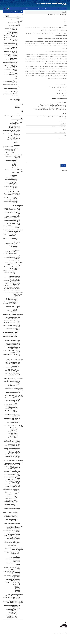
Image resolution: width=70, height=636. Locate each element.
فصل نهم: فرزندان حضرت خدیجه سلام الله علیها (10, 49)
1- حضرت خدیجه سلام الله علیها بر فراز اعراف (10, 513)
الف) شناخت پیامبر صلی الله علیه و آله (13, 231)
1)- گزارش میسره (14, 297)
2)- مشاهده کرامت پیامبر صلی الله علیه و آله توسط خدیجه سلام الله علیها (10, 298)
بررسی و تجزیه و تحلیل (16, 366)
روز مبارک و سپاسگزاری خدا (15, 353)
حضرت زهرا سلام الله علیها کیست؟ (14, 452)
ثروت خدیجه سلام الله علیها (12, 200)
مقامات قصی (15, 142)
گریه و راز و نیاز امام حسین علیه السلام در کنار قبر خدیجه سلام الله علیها (12, 487)
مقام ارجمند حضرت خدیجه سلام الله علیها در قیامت (12, 509)
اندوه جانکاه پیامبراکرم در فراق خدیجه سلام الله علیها (12, 477)
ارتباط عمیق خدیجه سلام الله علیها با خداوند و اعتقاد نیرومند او (12, 457)
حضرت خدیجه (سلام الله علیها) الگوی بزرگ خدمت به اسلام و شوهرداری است (51, 104)
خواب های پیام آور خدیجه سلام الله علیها (13, 319)
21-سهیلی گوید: (17, 586)
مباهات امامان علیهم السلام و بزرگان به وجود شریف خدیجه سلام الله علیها (12, 454)
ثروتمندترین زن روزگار (16, 172)
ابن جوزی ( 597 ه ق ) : (13, 613)
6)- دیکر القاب (14, 167)
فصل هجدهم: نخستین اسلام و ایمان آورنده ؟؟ (11, 75)
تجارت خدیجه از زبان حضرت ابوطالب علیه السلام (10, 186)
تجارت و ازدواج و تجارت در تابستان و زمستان (12, 193)
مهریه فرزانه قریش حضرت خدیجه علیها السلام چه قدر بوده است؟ (11, 597)
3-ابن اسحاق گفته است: (15, 555)
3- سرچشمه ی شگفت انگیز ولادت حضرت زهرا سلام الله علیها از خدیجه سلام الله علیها (10, 410)
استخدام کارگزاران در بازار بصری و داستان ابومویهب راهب (11, 177)
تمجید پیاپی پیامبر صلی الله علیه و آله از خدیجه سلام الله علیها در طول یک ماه (12, 536)
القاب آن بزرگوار (17, 157)
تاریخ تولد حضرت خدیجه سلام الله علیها (13, 156)
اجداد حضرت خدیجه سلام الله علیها (13, 140)
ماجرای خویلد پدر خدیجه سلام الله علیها (13, 344)
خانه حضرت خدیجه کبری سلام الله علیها (13, 527)
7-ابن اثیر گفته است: (16, 561)
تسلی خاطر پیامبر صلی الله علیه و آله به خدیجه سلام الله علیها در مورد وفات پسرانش (12, 368)
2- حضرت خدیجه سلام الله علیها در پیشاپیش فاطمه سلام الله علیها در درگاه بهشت (10, 516)
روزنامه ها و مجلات (16, 100)
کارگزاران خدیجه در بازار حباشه (11, 183)
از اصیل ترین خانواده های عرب (9, 151)
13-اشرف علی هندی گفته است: (14, 574)
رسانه (22, 103)
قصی (16, 141)
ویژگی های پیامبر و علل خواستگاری (14, 316)
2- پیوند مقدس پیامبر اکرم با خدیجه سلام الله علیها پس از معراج (10, 406)
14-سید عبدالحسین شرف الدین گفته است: (12, 575)
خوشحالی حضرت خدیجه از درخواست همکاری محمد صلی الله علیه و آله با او (12, 281)
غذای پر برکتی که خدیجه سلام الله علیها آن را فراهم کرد (12, 398)
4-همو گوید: (17, 556)
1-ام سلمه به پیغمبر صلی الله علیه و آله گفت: (12, 552)
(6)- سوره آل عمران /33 (13, 436)
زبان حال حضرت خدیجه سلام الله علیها (13, 343)
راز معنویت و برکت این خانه (12, 545)
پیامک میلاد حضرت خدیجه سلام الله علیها (11, 91)
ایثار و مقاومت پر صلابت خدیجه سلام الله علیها (12, 418)
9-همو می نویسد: (17, 566)
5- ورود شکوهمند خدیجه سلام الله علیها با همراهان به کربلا (11, 505)
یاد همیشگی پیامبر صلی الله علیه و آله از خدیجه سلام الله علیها (11, 530)
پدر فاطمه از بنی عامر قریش (10, 149)
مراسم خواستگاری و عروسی (15, 331)
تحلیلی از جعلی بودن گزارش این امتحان (10, 253)
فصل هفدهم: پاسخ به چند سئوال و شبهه (11, 72)
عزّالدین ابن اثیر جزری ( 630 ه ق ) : (11, 615)
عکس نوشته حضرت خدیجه (15, 99)
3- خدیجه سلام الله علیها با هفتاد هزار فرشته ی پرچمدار (10, 520)
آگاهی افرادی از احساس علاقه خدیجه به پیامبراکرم (13, 307)
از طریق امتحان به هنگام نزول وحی (11, 252)
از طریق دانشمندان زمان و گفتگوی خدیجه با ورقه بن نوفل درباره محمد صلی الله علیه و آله (11, 245)
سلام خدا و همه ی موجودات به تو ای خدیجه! (12, 523)
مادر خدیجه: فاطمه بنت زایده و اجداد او (10, 147)
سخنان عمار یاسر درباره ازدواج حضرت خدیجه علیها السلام (11, 326)
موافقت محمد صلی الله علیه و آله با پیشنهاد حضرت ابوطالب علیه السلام (12, 278)
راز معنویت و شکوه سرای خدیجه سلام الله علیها (11, 542)
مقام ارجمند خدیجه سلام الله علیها (14, 444)
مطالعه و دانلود (17, 107)
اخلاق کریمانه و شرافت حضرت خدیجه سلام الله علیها (10, 197)
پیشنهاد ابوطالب (12, 235)
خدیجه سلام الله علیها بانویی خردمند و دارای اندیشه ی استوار (12, 257)
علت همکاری (15, 269)
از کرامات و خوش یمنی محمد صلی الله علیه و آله (11, 290)
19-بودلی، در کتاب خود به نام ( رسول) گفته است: (12, 582)
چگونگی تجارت (17, 174)
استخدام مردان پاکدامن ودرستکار (11, 179)
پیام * (65, 135)
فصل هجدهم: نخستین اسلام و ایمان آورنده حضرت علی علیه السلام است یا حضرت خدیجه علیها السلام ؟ (13, 601)
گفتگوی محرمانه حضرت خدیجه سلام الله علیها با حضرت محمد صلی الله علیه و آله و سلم (10, 336)
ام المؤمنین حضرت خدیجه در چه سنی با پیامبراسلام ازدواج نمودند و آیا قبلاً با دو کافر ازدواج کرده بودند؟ (12, 217)
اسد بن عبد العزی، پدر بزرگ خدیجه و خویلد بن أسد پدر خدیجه (11, 133)
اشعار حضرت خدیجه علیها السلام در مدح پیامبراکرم (12, 328)
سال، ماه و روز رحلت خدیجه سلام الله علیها (12, 463)
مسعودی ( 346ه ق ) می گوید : (12, 611)
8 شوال (18, 98)
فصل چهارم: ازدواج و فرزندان (56, 98)
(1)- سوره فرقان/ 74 (13, 429)
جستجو (7, 16)
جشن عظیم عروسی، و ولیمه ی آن (14, 347)
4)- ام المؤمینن (14, 164)
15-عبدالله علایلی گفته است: (15, 576)
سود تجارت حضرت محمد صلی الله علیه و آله (12, 288)
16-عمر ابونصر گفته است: (15, 578)
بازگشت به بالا (64, 170)
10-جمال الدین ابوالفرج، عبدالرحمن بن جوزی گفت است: (12, 567)
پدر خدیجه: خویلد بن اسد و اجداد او (13, 125)
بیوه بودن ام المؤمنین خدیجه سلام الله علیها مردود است (12, 221)
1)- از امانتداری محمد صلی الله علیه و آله (10, 234)
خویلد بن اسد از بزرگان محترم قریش (13, 127)
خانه (22, 20)
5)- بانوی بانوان (14, 166)
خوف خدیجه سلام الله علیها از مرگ (14, 469)
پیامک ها (18, 87)
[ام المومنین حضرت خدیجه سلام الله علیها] (35, 625)
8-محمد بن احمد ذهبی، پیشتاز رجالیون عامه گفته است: (12, 563)
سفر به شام (15, 181)
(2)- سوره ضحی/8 (14, 430)
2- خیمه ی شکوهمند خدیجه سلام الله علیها (10, 496)
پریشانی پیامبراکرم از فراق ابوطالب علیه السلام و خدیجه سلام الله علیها (11, 481)
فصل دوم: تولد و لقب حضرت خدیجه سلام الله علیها (10, 28)
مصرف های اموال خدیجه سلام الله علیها (13, 392)
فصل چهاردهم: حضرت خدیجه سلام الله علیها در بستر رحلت (10, 63)
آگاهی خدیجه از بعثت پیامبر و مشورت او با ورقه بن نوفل (11, 320)
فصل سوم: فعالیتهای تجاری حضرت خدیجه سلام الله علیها (11, 31)
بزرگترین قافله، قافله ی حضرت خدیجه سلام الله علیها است (10, 201)
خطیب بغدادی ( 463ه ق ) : (12, 612)
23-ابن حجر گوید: (17, 589)
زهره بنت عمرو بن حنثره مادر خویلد (13, 137)
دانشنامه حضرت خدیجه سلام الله (14, 25)
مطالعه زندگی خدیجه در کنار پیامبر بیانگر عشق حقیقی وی (11, 311)
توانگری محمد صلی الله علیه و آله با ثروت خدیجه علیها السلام (13, 283)
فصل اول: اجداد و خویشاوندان (11, 27)
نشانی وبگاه (64, 129)
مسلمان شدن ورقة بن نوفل (15, 417)
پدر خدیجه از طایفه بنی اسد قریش (14, 126)
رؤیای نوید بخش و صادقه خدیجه (14, 256)
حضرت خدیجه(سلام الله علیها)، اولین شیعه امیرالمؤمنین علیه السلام (52, 105)
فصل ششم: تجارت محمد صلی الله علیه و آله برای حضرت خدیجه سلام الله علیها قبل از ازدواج (10, 39)
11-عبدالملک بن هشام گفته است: (14, 570)
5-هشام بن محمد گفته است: (15, 557)
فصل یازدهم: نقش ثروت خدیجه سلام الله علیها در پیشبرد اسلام (10, 54)
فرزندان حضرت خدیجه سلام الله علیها (13, 361)
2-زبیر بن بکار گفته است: (15, 553)
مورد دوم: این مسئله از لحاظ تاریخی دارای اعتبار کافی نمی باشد (11, 226)
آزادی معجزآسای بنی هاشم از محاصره (13, 422)
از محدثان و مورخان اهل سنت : (14, 608)
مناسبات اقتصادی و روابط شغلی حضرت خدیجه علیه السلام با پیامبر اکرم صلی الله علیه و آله (49, 108)
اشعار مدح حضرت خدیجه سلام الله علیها (10, 84)
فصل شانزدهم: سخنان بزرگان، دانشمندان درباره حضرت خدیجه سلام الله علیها (10, 69)
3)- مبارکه (15, 163)
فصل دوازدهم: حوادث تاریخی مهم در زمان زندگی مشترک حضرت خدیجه (14, 395)
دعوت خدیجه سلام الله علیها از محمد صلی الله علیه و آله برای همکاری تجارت (12, 267)
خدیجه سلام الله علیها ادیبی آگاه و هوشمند (12, 384)
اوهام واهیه (15, 357)
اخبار (22, 111)
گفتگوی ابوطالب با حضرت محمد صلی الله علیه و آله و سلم (10, 333)
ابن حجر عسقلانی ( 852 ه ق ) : (12, 617)
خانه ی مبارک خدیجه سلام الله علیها (13, 529)
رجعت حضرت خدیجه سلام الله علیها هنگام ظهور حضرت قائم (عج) (11, 489)
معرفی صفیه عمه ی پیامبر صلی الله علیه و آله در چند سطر (11, 350)
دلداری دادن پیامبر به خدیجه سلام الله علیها (12, 465)
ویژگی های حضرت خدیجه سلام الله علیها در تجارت (12, 195)
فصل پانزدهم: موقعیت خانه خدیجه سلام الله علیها (11, 65)
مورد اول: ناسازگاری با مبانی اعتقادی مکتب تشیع (12, 223)
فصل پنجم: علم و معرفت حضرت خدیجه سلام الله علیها (10, 35)
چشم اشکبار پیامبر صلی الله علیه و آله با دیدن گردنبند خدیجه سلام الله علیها (12, 539)
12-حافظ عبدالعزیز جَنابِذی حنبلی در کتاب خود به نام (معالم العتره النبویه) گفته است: (11, 571)
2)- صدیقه (15, 162)
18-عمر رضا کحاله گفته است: (15, 581)
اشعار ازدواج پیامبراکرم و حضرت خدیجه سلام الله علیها (10, 82)
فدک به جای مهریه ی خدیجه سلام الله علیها (12, 541)
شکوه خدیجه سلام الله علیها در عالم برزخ (12, 492)
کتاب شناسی (17, 106)
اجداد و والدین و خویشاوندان (15, 123)
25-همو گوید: (17, 591)
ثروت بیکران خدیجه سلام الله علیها (14, 385)
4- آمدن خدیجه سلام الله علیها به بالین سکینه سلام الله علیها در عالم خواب (10, 502)
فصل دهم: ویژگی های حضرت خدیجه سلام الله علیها (10, 52)
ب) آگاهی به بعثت (17, 242)
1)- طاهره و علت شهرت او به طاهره (11, 160)
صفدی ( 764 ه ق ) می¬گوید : (12, 616)
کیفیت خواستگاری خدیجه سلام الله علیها (13, 317)
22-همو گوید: (17, 587)
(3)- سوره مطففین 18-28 (12, 432)
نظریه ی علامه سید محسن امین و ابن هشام (12, 362)
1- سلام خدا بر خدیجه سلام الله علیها (10, 404)
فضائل (19, 24)
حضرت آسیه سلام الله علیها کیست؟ (13, 450)
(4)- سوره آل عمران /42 (13, 433)
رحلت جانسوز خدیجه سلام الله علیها (13, 470)
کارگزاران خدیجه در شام (12, 185)
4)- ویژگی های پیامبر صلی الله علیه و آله (10, 303)
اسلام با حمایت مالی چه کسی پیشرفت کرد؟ (12, 596)
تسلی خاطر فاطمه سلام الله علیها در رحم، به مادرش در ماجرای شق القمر (12, 373)
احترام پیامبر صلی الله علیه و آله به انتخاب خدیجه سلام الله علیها (12, 364)
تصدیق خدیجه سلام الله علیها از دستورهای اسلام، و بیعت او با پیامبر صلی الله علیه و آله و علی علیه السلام (12, 441)
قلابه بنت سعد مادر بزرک (10, 152)
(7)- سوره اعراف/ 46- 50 (12, 437)
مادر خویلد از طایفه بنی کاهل (15, 138)
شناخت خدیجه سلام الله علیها (14, 276)
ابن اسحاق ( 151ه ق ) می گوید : (11, 609)
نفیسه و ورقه (15, 309)
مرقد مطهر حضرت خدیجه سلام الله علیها (13, 480)
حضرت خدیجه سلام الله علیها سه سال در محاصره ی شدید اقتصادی (12, 420)
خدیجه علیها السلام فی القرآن (15, 428)
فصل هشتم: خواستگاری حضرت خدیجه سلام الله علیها (10, 46)
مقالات (22, 110)
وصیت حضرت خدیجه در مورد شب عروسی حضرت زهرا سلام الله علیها (12, 466)
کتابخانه (21, 105)
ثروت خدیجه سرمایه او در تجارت (14, 192)
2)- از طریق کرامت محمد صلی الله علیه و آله (10, 238)
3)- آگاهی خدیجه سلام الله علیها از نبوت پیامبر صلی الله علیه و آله (10, 301)
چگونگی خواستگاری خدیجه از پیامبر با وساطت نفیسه (12, 323)
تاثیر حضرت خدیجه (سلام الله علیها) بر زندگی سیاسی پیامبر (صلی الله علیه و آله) (50, 107)
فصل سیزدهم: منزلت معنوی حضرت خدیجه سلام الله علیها (10, 60)
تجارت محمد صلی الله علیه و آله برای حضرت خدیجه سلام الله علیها (9, 272)
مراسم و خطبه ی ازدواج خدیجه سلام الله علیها (12, 346)
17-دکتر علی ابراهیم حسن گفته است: (13, 579)
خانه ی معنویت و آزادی (13, 544)
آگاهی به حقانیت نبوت (16, 250)
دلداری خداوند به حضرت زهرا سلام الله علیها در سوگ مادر (12, 472)
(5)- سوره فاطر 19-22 (13, 435)
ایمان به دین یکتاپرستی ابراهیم (14, 260)
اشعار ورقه (15, 248)
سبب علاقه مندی (17, 295)
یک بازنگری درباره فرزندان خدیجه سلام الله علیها (12, 212)
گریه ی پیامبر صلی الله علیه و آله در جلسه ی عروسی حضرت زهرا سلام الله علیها (12, 533)
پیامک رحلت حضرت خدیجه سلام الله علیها (10, 89)
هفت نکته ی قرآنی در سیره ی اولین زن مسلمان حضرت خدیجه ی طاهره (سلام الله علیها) (49, 109)
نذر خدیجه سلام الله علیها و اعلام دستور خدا (12, 376)
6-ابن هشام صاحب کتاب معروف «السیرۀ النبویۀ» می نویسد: (13, 559)
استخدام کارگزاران (14, 175)
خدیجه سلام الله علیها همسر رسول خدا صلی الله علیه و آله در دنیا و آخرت (12, 446)
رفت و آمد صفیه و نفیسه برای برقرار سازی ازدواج (12, 341)
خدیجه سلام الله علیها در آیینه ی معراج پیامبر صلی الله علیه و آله (12, 401)
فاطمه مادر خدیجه (16, 145)
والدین (16, 148)
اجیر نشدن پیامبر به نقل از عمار (11, 189)
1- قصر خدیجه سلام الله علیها (12, 495)
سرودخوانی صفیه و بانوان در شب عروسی (12, 349)
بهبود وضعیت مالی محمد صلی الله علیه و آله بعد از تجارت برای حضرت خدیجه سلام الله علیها (11, 286)
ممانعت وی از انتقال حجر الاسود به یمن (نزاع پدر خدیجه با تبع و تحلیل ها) (11, 130)
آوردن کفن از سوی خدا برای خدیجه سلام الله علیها (12, 474)
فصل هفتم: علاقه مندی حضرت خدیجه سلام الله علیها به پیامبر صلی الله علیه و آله (10, 43)
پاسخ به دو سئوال (17, 215)
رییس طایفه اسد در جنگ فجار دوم (14, 129)
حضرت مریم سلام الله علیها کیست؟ (13, 451)
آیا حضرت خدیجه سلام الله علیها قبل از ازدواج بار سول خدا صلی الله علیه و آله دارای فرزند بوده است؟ (12, 209)
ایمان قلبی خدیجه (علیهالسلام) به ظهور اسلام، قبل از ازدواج (12, 382)
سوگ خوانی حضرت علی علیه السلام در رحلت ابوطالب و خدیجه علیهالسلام (12, 484)
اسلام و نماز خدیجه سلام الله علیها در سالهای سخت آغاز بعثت (12, 414)
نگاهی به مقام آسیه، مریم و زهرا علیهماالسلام (12, 448)
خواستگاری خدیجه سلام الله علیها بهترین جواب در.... (11, 354)
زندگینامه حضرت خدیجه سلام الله (14, 23)
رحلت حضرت (15, 80)
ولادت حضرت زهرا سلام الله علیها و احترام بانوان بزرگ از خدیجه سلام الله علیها (12, 371)
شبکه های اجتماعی (19, 113)
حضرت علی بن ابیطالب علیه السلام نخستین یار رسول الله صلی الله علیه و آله (12, 606)
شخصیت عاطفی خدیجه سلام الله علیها (13, 380)
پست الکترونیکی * (63, 124)
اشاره (16, 159)
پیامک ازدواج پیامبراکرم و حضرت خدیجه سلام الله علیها (10, 94)
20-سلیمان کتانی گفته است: (15, 585)
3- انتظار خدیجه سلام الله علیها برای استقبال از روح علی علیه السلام (11, 499)
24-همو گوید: (17, 590)
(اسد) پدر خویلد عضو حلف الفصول (14, 136)
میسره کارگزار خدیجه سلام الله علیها (10, 182)
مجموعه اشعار (17, 79)
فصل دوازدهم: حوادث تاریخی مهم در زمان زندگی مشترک (10, 57)
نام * (65, 118)
